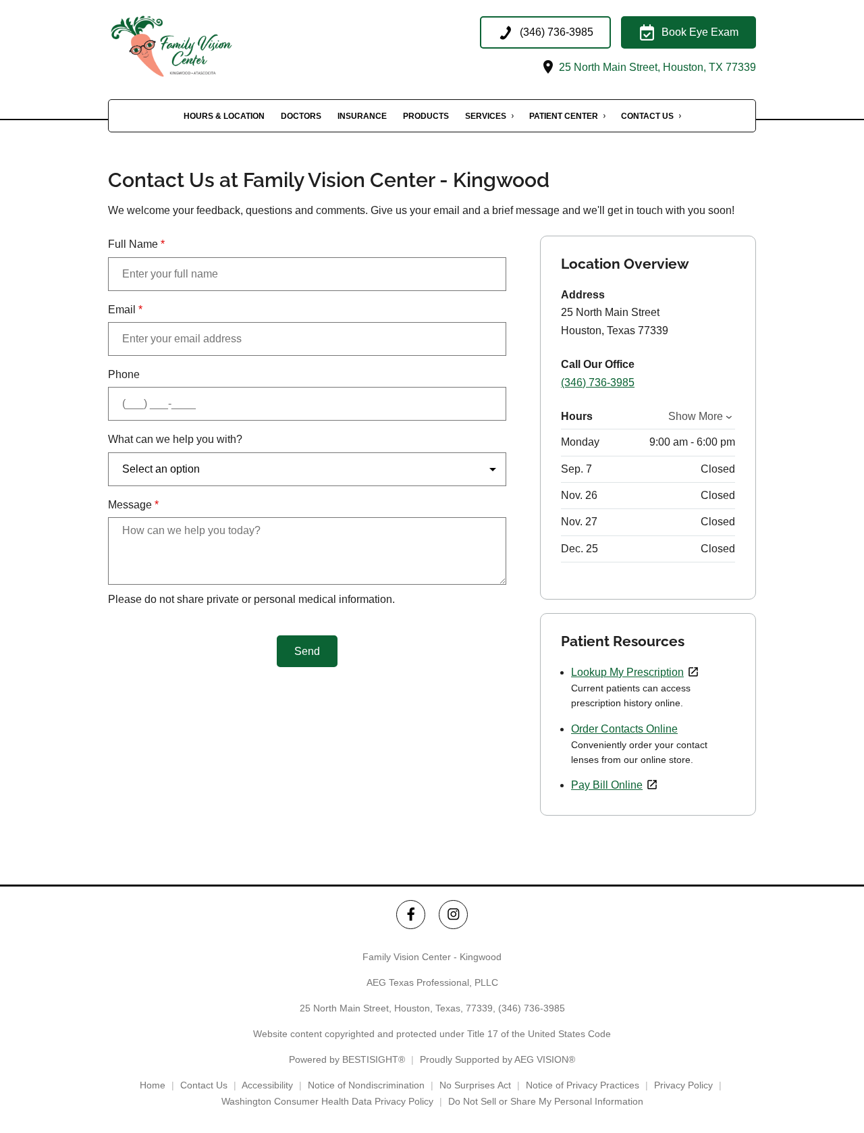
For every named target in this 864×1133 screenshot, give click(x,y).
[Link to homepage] (192, 46)
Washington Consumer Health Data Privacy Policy (327, 1101)
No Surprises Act (475, 1085)
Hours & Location (224, 116)
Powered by (347, 1059)
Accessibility (267, 1085)
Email (125, 309)
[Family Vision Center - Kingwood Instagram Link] (453, 914)
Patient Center (563, 116)
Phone (124, 374)
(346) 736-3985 (597, 382)
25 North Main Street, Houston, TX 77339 (656, 67)
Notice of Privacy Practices (582, 1085)
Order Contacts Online (624, 729)
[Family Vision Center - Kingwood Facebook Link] (410, 914)
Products (426, 116)
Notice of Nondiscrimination (366, 1085)
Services (485, 116)
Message (133, 504)
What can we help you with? (175, 439)
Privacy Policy (683, 1085)
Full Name (136, 244)
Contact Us (647, 116)
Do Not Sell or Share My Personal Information (545, 1101)
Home (152, 1085)
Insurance (362, 116)
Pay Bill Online (607, 785)
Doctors (301, 116)
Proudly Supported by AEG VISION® (497, 1059)
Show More (695, 416)
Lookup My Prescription (627, 672)
